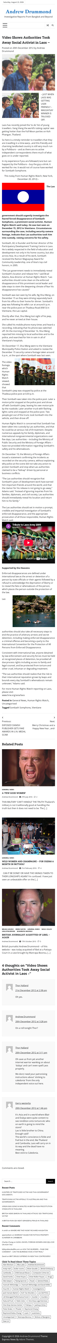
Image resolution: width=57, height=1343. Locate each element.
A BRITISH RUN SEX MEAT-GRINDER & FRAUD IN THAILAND (25, 1220)
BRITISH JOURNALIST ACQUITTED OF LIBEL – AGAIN (26, 936)
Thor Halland (21, 985)
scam (26, 1313)
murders (44, 1297)
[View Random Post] (47, 25)
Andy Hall (7, 1268)
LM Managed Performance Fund (15, 1297)
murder (35, 1297)
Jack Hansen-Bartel (10, 1293)
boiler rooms (19, 1268)
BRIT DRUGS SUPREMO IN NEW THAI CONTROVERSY (30, 1256)
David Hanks (8, 1276)
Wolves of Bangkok (42, 1317)
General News (19, 700)
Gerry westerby (23, 1103)
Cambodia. (7, 1272)
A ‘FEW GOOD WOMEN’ (14, 793)
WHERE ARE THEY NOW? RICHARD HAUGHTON (29, 1230)
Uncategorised (9, 703)
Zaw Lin (6, 1321)
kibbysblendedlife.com (11, 1249)
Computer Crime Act (41, 1272)
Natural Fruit (8, 1301)
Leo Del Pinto (43, 1293)
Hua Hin (6, 1289)
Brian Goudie (8, 929)
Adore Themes (26, 1339)
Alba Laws (21, 1264)
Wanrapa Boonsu (24, 931)
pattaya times (40, 1305)
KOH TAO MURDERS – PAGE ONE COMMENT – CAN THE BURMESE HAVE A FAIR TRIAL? (25, 1250)
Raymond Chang (31, 1309)
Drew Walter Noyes (36, 1276)
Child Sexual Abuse (22, 1272)
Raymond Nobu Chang (12, 1313)
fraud (32, 1281)
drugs (50, 1276)
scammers (36, 1313)
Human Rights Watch (38, 700)
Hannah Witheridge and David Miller (36, 1285)
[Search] (52, 25)
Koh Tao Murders (28, 1293)
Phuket (18, 1309)
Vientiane (36, 707)
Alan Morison (8, 1264)
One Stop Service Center (12, 1305)
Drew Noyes (21, 929)
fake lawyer (7, 1281)
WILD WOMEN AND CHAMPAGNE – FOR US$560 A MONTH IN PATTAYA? (28, 862)
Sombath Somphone (20, 707)
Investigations (38, 1289)
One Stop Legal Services (37, 1301)
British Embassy (47, 1268)
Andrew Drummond (28, 11)
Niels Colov (47, 929)
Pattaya (28, 1305)
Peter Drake (7, 1309)
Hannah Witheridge (10, 1285)
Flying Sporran (21, 1281)
